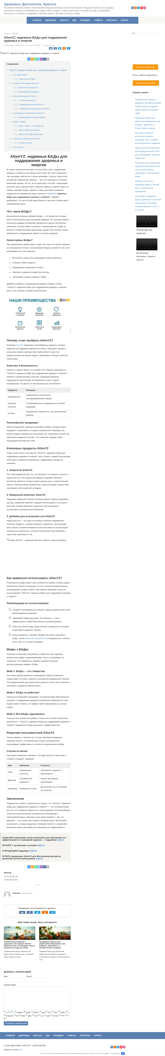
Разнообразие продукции (29, 92)
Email (30, 976)
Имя (6, 976)
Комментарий (10, 985)
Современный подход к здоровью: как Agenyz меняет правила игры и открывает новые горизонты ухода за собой (19, 945)
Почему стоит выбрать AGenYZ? (26, 83)
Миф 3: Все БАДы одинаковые (31, 134)
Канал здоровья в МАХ (146, 83)
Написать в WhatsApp (145, 67)
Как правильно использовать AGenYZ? (28, 113)
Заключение (18, 147)
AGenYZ (52, 194)
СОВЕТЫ (98, 20)
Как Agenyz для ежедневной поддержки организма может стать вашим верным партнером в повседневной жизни (147, 170)
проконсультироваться (35, 638)
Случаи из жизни (25, 143)
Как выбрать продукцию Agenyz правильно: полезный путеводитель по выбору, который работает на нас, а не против (148, 203)
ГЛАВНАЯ (36, 20)
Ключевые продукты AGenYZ (25, 96)
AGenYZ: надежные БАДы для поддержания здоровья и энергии (38, 70)
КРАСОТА (64, 20)
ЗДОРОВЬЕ (50, 20)
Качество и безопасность (29, 88)
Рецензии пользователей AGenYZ (26, 139)
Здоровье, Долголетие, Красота (30, 4)
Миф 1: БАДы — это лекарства (31, 126)
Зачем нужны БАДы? (27, 79)
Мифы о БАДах (19, 122)
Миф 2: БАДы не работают (29, 130)
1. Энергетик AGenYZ (27, 100)
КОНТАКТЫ (111, 20)
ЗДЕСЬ (61, 840)
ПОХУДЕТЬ (85, 20)
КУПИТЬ (124, 20)
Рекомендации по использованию (32, 117)
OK (123, 1053)
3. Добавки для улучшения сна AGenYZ (34, 109)
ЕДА (74, 20)
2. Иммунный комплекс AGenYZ (31, 105)
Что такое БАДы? (20, 75)
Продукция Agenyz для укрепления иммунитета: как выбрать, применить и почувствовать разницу (52, 945)
